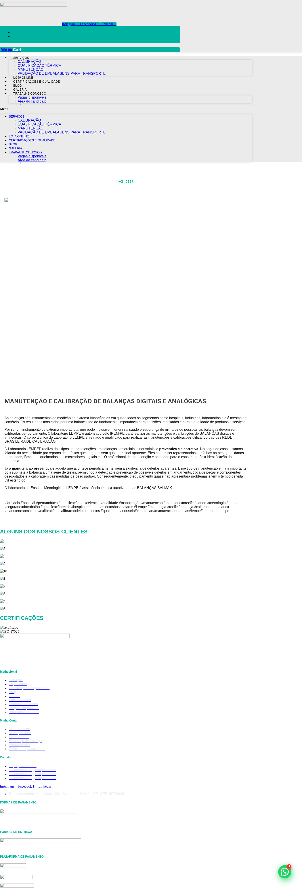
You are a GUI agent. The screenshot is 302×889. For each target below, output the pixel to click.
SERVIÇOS (21, 57)
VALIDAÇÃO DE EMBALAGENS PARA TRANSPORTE (62, 73)
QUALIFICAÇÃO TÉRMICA (39, 65)
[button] (126, 109)
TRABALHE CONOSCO (29, 93)
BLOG (17, 85)
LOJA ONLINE (23, 77)
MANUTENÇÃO (30, 69)
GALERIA (20, 89)
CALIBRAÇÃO (29, 61)
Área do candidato (32, 101)
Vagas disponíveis (32, 97)
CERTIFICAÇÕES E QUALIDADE (36, 81)
